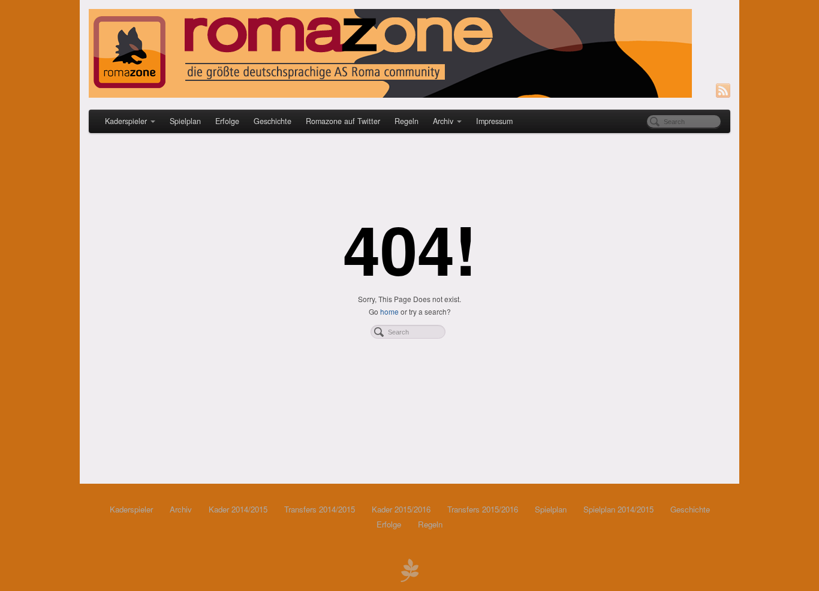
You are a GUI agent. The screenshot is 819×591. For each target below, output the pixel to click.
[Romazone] (409, 53)
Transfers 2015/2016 (482, 509)
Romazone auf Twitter (343, 121)
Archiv (443, 121)
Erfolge (227, 121)
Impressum (494, 121)
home (389, 311)
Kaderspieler (126, 121)
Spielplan (185, 121)
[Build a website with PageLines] (409, 569)
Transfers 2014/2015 (319, 509)
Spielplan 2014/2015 (618, 509)
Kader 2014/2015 (238, 509)
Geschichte (272, 121)
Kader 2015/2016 (401, 509)
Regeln (406, 121)
